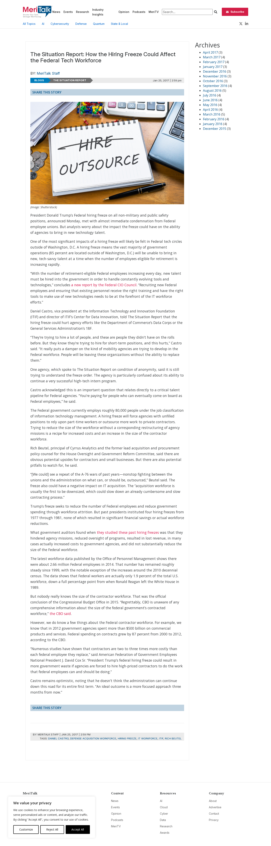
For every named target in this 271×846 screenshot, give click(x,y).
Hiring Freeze (127, 738)
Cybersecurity (60, 23)
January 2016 (212, 124)
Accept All (77, 829)
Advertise (215, 807)
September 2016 (215, 86)
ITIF (161, 738)
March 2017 (211, 57)
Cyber (164, 813)
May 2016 (210, 105)
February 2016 (213, 119)
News (56, 11)
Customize (26, 829)
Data (163, 820)
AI (43, 23)
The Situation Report (69, 80)
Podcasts (139, 11)
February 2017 (213, 62)
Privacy (214, 820)
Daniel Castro (58, 738)
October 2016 (213, 81)
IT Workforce (148, 738)
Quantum (99, 23)
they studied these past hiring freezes (128, 532)
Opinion (123, 11)
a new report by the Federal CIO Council (103, 284)
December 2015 (214, 128)
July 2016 (209, 95)
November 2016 (215, 76)
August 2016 (212, 90)
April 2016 (210, 109)
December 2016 (214, 71)
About (213, 801)
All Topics (29, 23)
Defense (81, 23)
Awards (164, 832)
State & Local (119, 23)
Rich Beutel (173, 738)
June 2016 (210, 100)
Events (68, 11)
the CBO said (60, 613)
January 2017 (212, 67)
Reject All (52, 829)
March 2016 (211, 114)
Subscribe (237, 11)
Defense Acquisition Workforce (93, 738)
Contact (214, 813)
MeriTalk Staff (48, 73)
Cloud (164, 807)
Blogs (39, 80)
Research (82, 11)
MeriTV (154, 11)
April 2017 (210, 52)
